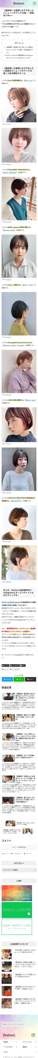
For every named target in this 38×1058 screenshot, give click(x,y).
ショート (6, 665)
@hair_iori (28, 80)
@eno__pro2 (28, 285)
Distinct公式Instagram (11, 602)
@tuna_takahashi (9, 172)
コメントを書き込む (19, 847)
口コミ (6, 1052)
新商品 (6, 1042)
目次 (16, 43)
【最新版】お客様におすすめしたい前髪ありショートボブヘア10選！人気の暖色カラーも (19, 49)
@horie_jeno (30, 400)
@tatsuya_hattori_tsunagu (13, 345)
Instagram (8, 124)
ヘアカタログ (15, 665)
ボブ (24, 665)
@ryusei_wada (8, 230)
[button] (34, 1024)
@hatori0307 (16, 501)
